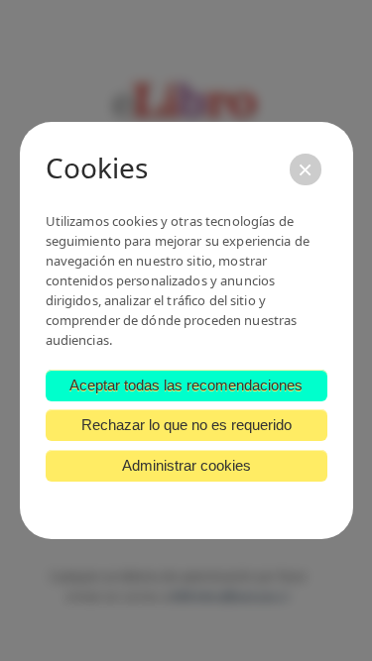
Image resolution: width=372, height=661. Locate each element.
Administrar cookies (186, 465)
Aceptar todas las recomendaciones (186, 385)
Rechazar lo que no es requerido (186, 424)
